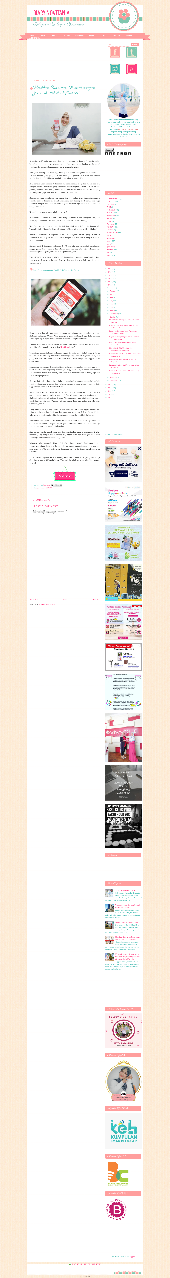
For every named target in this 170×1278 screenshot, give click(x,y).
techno (109, 255)
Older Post (96, 600)
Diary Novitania (51, 13)
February (113, 291)
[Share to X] (59, 485)
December (114, 380)
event (109, 241)
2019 (110, 278)
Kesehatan (111, 216)
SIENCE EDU (116, 36)
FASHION (110, 204)
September (114, 314)
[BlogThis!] (57, 485)
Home (65, 600)
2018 (110, 275)
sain (108, 252)
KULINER (67, 36)
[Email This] (54, 485)
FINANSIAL (111, 210)
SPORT (110, 235)
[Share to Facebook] (61, 485)
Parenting (110, 224)
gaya (109, 244)
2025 (110, 394)
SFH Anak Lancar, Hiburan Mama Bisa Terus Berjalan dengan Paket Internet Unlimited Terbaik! (127, 956)
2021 (110, 285)
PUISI (109, 221)
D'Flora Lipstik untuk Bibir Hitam (126, 922)
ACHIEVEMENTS (34, 38)
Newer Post (34, 600)
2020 (110, 282)
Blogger (131, 1257)
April (111, 297)
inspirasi (110, 250)
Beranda (32, 36)
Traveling (110, 238)
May (111, 301)
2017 (110, 272)
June (112, 304)
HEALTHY (55, 36)
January (113, 288)
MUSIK (109, 218)
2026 (110, 397)
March (112, 294)
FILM (109, 207)
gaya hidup (41, 488)
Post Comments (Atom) (47, 604)
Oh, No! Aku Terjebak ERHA (125, 890)
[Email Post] (51, 485)
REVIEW (91, 36)
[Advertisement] (64, 58)
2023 (110, 388)
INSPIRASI (103, 36)
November (114, 377)
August (112, 310)
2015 (110, 269)
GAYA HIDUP (79, 36)
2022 (110, 384)
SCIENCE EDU (112, 233)
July (111, 307)
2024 (110, 391)
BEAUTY (43, 36)
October (113, 317)
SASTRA (129, 36)
